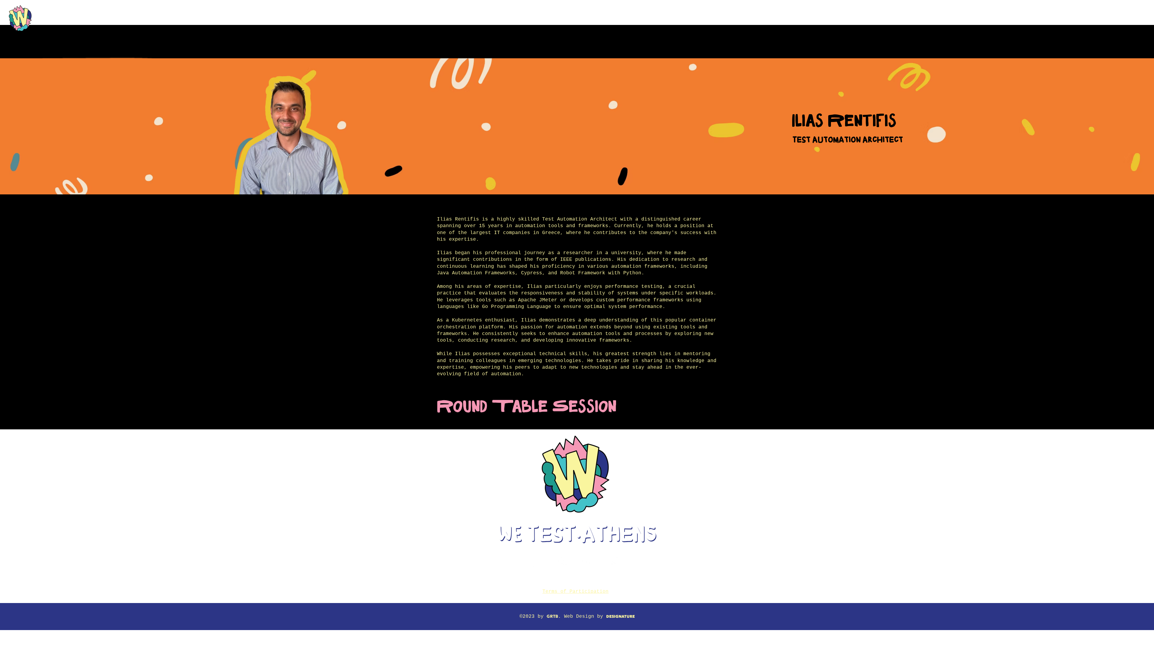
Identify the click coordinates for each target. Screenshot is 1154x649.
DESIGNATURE (620, 616)
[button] (479, 12)
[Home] (20, 18)
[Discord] (612, 562)
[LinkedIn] (588, 562)
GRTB (552, 616)
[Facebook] (563, 562)
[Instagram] (539, 562)
